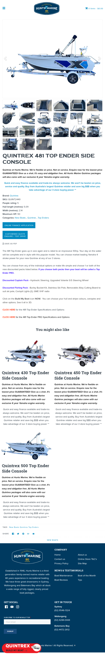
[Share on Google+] (28, 534)
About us (82, 554)
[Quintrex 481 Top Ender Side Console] (10, 105)
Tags (5, 527)
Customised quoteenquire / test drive (15, 235)
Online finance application (18, 225)
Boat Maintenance (63, 575)
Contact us (59, 559)
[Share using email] (33, 534)
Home (57, 554)
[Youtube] (11, 606)
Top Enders (43, 217)
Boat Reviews (61, 579)
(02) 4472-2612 (62, 629)
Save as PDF (10, 244)
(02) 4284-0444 (62, 620)
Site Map (82, 563)
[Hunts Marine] (46, 8)
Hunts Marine (45, 645)
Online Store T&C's (87, 559)
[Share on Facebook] (13, 534)
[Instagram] (17, 606)
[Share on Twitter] (18, 534)
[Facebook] (6, 606)
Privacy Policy (61, 563)
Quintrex (14, 195)
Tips (80, 579)
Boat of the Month (87, 575)
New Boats (20, 217)
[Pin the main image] (23, 534)
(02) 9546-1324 (62, 610)
